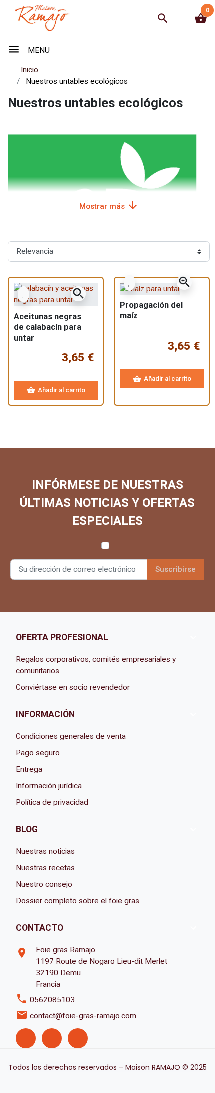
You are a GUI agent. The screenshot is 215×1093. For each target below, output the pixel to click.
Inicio (29, 69)
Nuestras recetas (45, 867)
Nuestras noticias (45, 851)
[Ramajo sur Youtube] (78, 1038)
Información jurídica (49, 785)
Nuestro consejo (44, 884)
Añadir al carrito (56, 390)
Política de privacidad (52, 802)
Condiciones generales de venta (71, 736)
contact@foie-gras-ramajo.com (83, 1015)
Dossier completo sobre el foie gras (78, 900)
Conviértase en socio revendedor (73, 687)
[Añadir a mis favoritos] (23, 293)
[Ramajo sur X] (52, 1038)
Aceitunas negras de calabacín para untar (48, 327)
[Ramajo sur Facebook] (26, 1038)
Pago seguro (38, 752)
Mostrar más (109, 205)
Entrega (29, 769)
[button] (163, 18)
